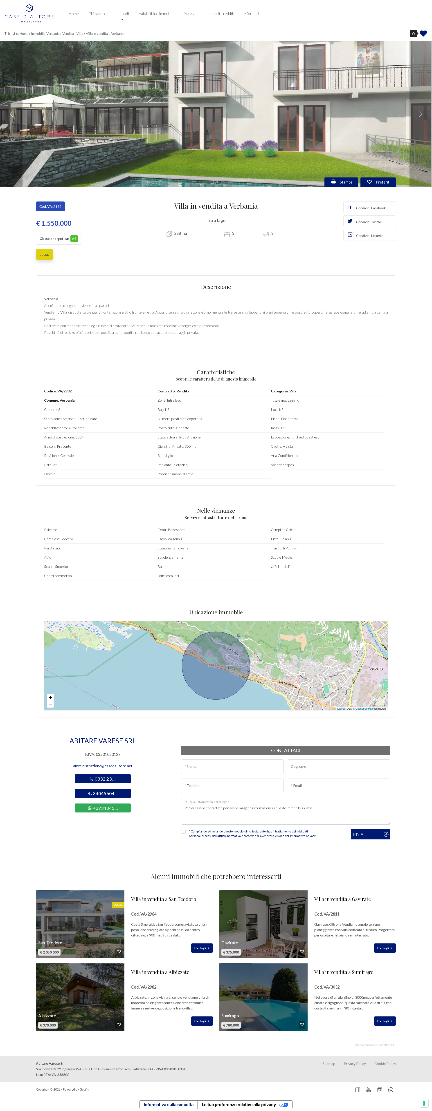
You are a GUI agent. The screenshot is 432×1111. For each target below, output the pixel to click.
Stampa (348, 181)
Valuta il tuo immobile (157, 13)
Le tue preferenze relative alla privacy (239, 1104)
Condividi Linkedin (369, 236)
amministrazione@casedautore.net (103, 766)
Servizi (190, 13)
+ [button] (50, 697)
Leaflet (341, 708)
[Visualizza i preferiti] (423, 34)
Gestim (84, 1089)
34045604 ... (105, 793)
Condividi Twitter (369, 222)
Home (74, 13)
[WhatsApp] (390, 1090)
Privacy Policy (355, 1063)
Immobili (122, 13)
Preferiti (385, 181)
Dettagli (200, 948)
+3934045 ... (105, 808)
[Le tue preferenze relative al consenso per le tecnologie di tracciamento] (424, 1103)
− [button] (50, 704)
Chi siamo (96, 13)
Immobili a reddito (220, 13)
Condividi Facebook (371, 208)
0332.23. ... (105, 778)
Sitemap (329, 1063)
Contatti (252, 13)
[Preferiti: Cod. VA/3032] (302, 1024)
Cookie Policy (385, 1063)
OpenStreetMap (364, 708)
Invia (358, 834)
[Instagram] (379, 1090)
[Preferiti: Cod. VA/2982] (119, 1024)
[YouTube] (368, 1090)
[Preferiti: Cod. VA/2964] (119, 951)
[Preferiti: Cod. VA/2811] (302, 951)
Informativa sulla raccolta (169, 1104)
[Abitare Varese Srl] (29, 13)
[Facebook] (357, 1090)
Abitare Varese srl (103, 741)
